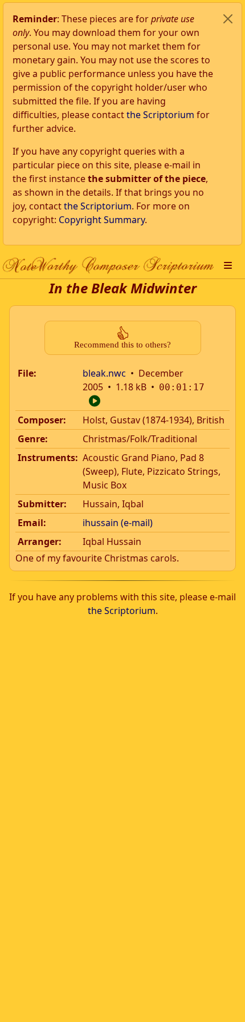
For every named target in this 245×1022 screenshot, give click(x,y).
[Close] (228, 19)
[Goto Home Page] (108, 265)
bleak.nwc (104, 373)
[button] (228, 265)
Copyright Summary (102, 219)
